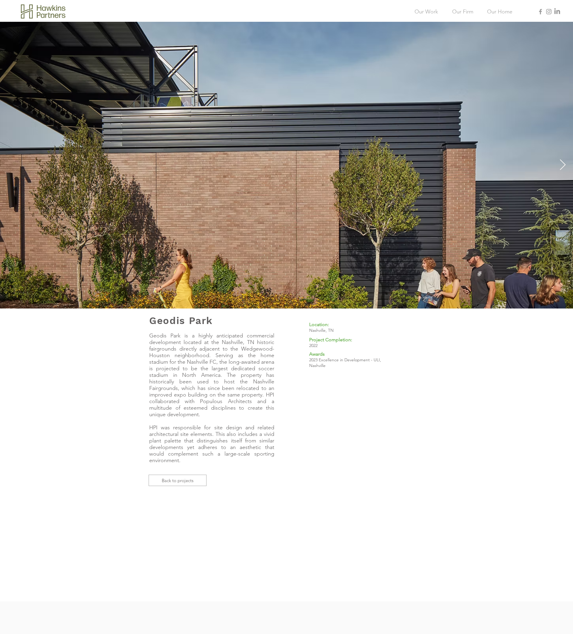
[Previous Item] (10, 165)
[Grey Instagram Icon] (548, 11)
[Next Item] (562, 165)
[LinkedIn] (557, 11)
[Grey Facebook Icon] (540, 11)
